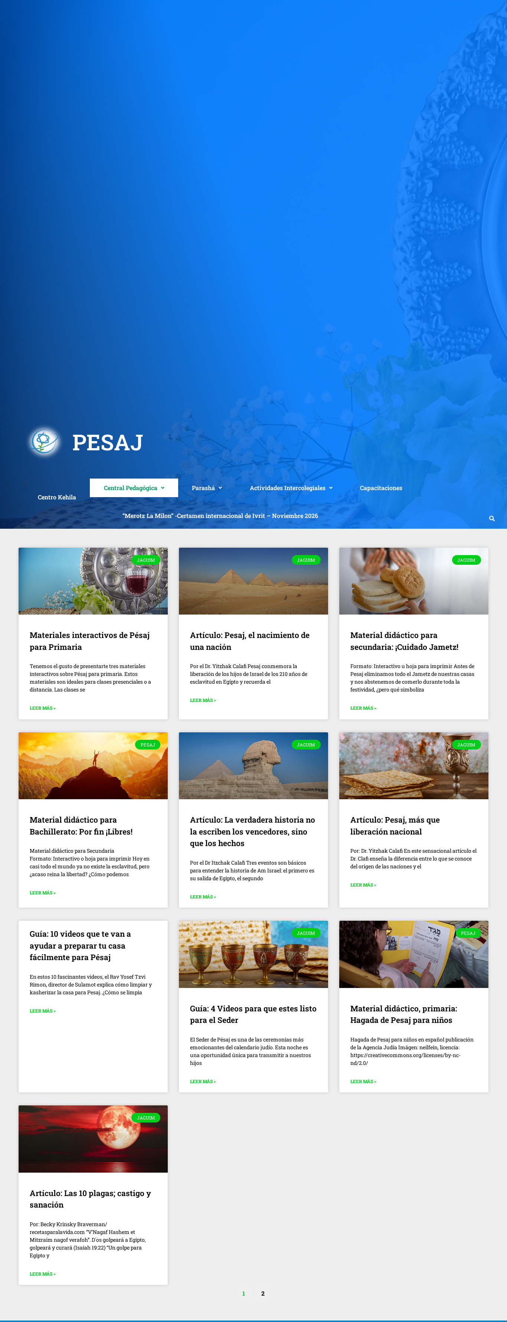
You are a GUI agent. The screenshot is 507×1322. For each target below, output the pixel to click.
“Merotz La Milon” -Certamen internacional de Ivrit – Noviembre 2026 (220, 515)
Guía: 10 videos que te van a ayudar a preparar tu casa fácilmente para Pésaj (80, 945)
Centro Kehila (57, 497)
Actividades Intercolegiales (288, 488)
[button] (134, 488)
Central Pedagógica (130, 488)
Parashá (203, 488)
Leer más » (43, 708)
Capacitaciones (381, 488)
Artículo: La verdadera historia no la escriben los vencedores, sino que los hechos (252, 831)
